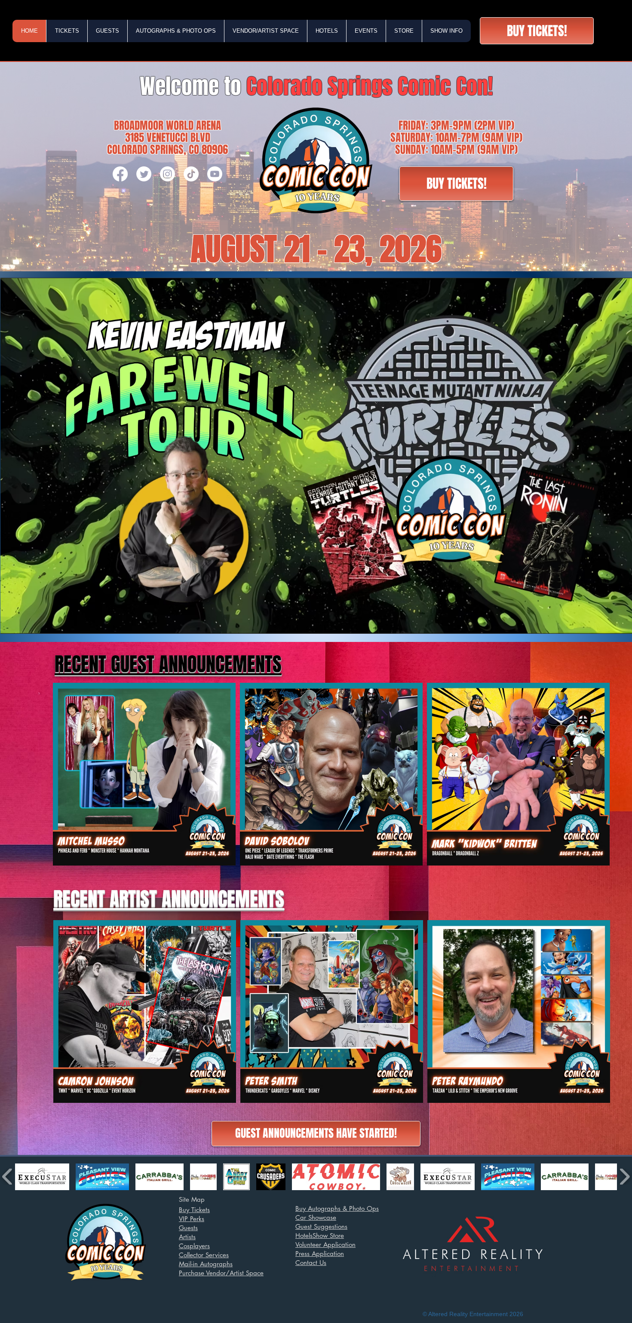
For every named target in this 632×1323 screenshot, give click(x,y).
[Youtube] (214, 173)
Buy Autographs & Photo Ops (337, 1208)
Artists (187, 1237)
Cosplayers (194, 1246)
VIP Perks (191, 1219)
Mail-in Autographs (206, 1264)
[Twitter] (143, 173)
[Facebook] (120, 173)
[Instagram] (167, 173)
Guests (188, 1228)
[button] (66, 31)
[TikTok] (191, 173)
